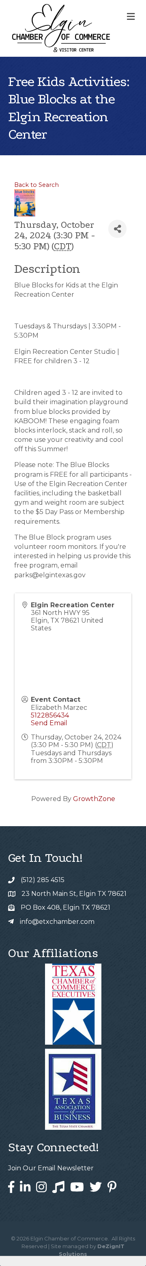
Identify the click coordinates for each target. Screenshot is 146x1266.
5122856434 (50, 715)
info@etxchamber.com (57, 921)
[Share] (117, 229)
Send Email (49, 723)
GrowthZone (94, 799)
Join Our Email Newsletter (51, 1168)
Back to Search (36, 185)
